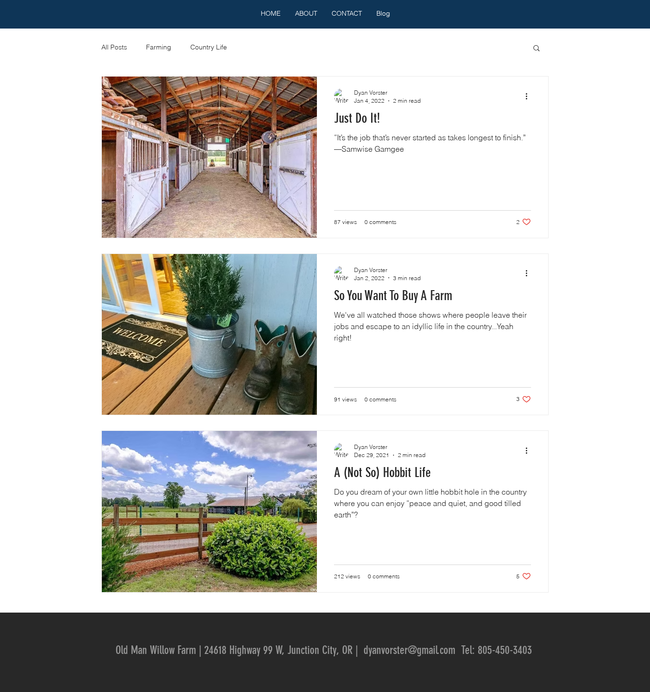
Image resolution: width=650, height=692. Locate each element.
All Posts (114, 47)
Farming (158, 47)
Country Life (208, 47)
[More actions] (529, 96)
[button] (536, 49)
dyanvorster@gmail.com (409, 650)
